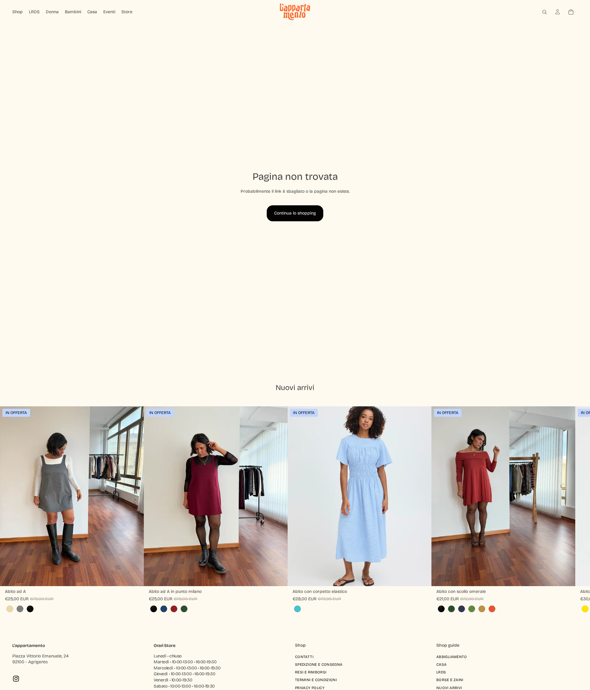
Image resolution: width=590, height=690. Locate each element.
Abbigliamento (451, 657)
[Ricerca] (544, 12)
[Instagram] (16, 678)
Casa (441, 664)
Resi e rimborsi (310, 672)
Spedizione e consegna (319, 664)
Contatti (304, 657)
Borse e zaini (449, 680)
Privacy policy (309, 687)
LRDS (441, 672)
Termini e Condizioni (316, 680)
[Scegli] (134, 576)
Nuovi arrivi (449, 687)
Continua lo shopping (295, 213)
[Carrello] (571, 12)
